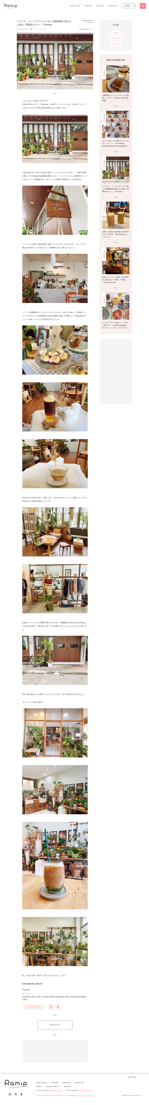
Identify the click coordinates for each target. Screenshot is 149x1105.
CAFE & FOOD (75, 6)
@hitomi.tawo (85, 1090)
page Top (132, 1077)
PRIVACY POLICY (52, 1086)
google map (33, 1007)
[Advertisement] (55, 1051)
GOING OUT (113, 6)
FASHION (88, 6)
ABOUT (39, 1086)
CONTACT (68, 1086)
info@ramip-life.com (86, 1095)
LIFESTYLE (100, 6)
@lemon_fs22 (56, 1090)
